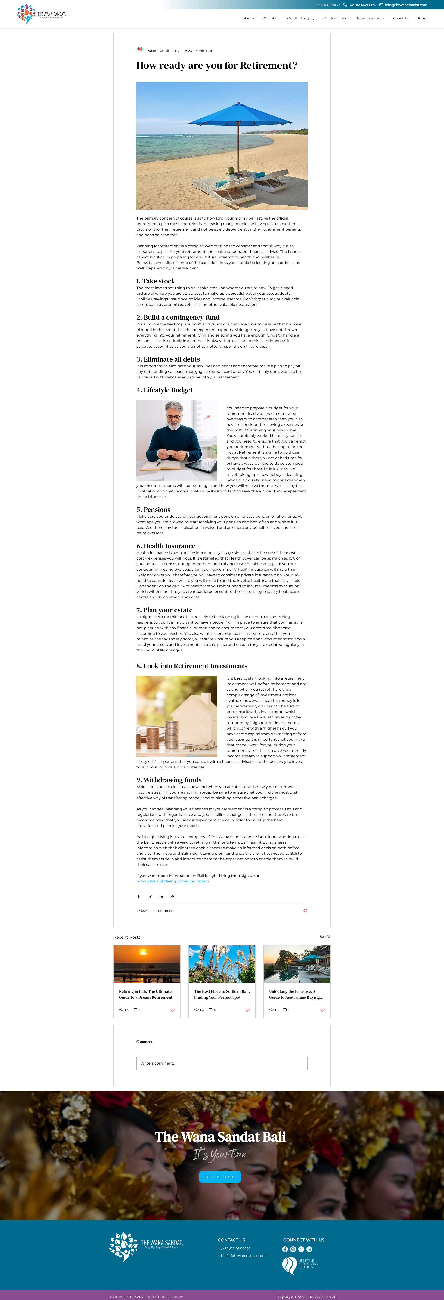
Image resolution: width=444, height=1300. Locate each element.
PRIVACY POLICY (143, 1297)
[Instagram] (293, 1249)
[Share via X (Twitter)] (150, 896)
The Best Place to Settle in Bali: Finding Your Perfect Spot (222, 994)
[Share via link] (172, 896)
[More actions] (305, 50)
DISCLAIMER (118, 1297)
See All (325, 937)
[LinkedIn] (309, 1249)
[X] (301, 1249)
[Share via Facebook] (138, 896)
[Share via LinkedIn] (161, 896)
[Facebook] (285, 1249)
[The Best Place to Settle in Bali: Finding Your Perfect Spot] (222, 964)
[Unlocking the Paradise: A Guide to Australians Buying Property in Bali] (297, 964)
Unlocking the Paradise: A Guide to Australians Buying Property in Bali (294, 994)
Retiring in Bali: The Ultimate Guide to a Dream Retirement (145, 994)
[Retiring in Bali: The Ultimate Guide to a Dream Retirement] (147, 964)
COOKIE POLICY (170, 1297)
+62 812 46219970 (362, 5)
